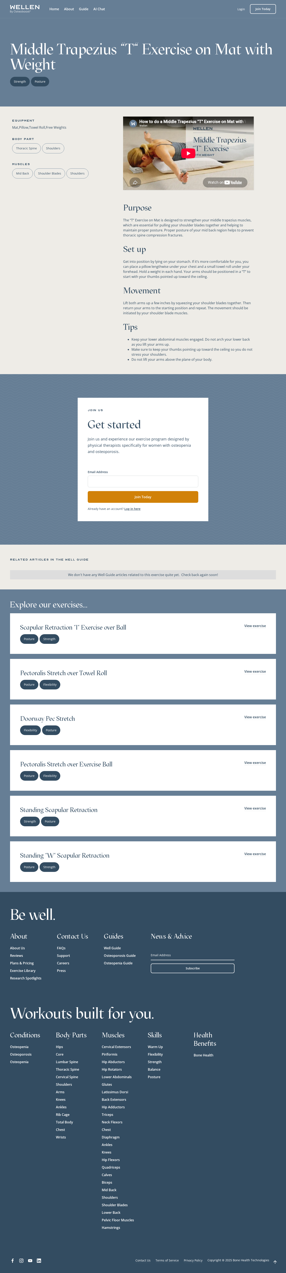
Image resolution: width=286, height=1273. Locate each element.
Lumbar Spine (67, 1062)
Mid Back (109, 1190)
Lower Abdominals (117, 1077)
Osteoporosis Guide (120, 955)
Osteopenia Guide (118, 963)
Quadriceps (111, 1167)
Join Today (263, 9)
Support (63, 955)
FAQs (61, 948)
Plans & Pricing (22, 963)
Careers (63, 963)
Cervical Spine (67, 1077)
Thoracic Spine (67, 1069)
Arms (60, 1092)
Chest (60, 1129)
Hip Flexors (111, 1160)
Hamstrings (111, 1227)
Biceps (107, 1182)
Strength (155, 1062)
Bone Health (203, 1055)
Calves (107, 1175)
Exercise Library (23, 970)
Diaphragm (111, 1137)
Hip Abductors (113, 1062)
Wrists (61, 1137)
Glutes (107, 1084)
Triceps (107, 1114)
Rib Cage (63, 1114)
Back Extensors (114, 1099)
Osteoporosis (21, 1054)
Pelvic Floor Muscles (118, 1220)
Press (61, 970)
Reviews (16, 955)
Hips (59, 1047)
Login (241, 9)
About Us (17, 948)
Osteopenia (19, 1047)
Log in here (132, 509)
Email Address (98, 472)
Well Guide (112, 948)
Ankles (61, 1107)
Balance (154, 1069)
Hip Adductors (113, 1107)
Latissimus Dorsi (115, 1092)
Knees (61, 1099)
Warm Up (155, 1047)
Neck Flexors (112, 1122)
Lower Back (111, 1212)
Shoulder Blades (115, 1205)
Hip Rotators (112, 1069)
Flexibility (155, 1054)
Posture (154, 1077)
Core (59, 1054)
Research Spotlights (25, 978)
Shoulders (64, 1084)
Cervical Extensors (116, 1047)
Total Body (64, 1122)
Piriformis (109, 1054)
